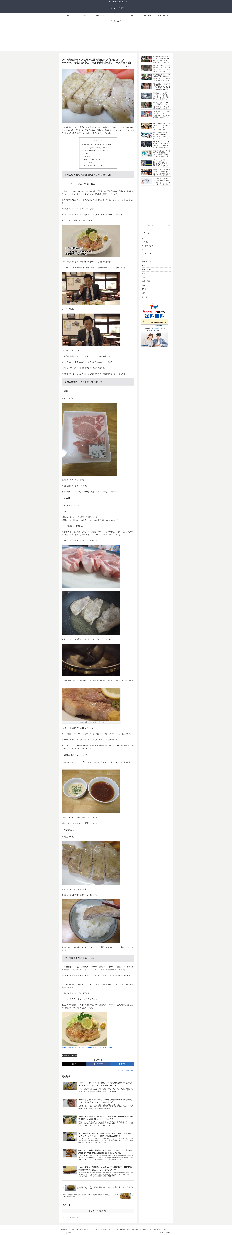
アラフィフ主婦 (73, 1229)
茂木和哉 (122, 1229)
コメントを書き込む (98, 1211)
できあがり (89, 162)
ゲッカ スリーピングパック (99, 1229)
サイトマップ (158, 1229)
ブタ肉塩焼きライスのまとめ (93, 165)
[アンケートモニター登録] (154, 336)
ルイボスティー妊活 (132, 1229)
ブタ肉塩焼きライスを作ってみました (96, 150)
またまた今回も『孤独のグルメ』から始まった (99, 145)
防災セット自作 (84, 1229)
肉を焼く (88, 156)
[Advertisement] (116, 38)
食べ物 (75, 1055)
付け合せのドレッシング (93, 159)
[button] (169, 225)
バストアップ (144, 1229)
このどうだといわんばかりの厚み (96, 148)
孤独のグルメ (67, 1055)
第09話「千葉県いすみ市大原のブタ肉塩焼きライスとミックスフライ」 (88, 1047)
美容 (151, 1229)
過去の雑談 (64, 1229)
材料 (86, 153)
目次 (95, 141)
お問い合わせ (167, 1229)
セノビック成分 (113, 1229)
